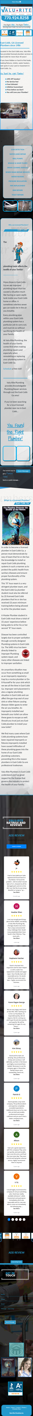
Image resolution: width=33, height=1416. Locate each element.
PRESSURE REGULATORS (18, 181)
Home (8, 1407)
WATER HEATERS (17, 177)
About (13, 1407)
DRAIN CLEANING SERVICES (17, 168)
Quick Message (23, 471)
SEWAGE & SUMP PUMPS (17, 163)
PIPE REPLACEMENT (17, 186)
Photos (24, 1407)
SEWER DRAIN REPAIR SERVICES (18, 172)
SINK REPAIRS (18, 190)
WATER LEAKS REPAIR (18, 154)
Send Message (10, 1322)
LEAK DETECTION (17, 150)
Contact (18, 1407)
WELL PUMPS (18, 159)
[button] (16, 1262)
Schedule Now (16, 1409)
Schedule (7, 369)
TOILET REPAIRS (18, 195)
